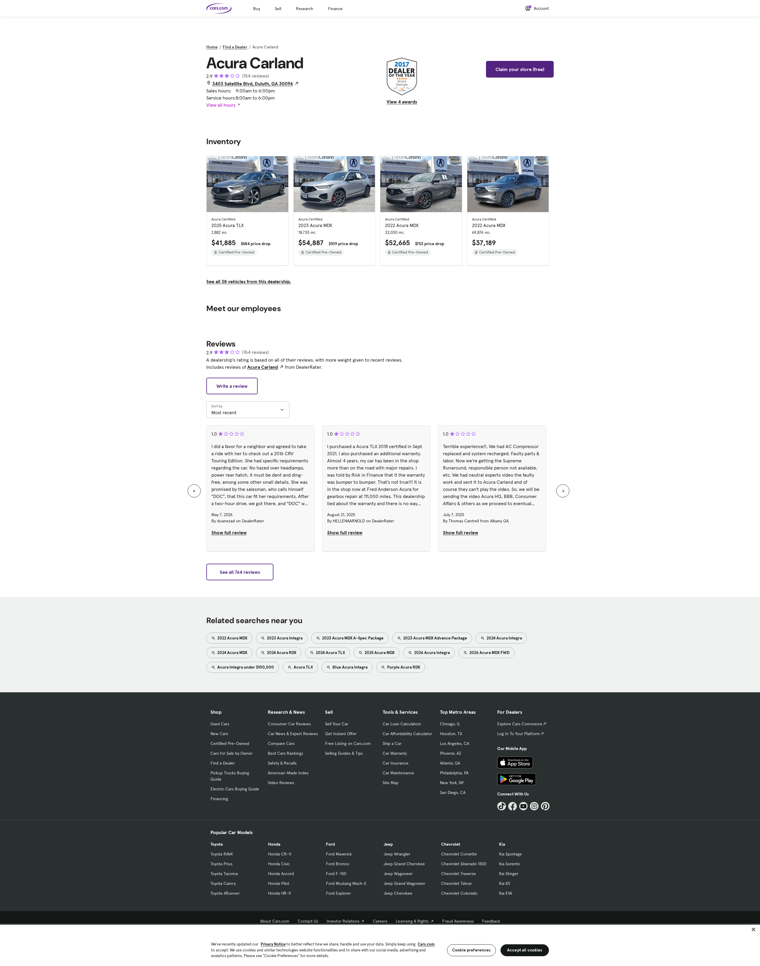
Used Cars (219, 724)
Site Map (390, 782)
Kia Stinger (508, 873)
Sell (278, 8)
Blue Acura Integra (350, 667)
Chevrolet (450, 844)
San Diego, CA (453, 792)
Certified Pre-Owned (229, 743)
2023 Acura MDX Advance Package (434, 638)
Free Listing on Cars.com (348, 743)
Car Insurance (395, 763)
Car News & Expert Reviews (293, 733)
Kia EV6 (505, 893)
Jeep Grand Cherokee (404, 863)
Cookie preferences (471, 950)
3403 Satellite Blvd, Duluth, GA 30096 (252, 83)
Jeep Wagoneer (398, 873)
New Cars (219, 733)
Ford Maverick (339, 854)
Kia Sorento (509, 863)
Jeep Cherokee (398, 893)
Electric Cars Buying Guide (234, 789)
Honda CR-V (279, 854)
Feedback (491, 921)
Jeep (388, 844)
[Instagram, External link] (534, 806)
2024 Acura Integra (504, 638)
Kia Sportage (510, 854)
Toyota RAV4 (221, 854)
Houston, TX (451, 733)
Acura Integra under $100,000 (245, 667)
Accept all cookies (524, 950)
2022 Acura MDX (231, 638)
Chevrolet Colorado (459, 893)
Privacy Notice (273, 944)
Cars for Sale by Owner (231, 753)
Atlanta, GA (450, 763)
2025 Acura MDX (379, 652)
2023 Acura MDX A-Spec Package (352, 638)
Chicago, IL (450, 724)
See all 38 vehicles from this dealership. (248, 281)
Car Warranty (395, 753)
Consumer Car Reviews (289, 724)
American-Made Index (288, 773)
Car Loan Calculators (402, 724)
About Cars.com (274, 921)
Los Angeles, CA (454, 743)
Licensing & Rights (412, 921)
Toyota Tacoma (224, 873)
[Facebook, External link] (512, 806)
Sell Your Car (336, 724)
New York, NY (452, 782)
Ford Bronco (337, 863)
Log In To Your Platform (518, 733)
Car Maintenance (398, 773)
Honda (274, 844)
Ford (330, 844)
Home (212, 47)
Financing (219, 798)
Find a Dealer (235, 47)
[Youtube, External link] (523, 806)
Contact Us (308, 921)
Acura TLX (303, 667)
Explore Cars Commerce (519, 724)
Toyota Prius (221, 863)
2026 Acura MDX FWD (488, 652)
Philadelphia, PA (454, 773)
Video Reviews (281, 782)
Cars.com (426, 944)
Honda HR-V (279, 893)
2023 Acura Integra (284, 638)
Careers (380, 921)
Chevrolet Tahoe (456, 883)
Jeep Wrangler (397, 854)
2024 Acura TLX (330, 652)
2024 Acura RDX (281, 652)
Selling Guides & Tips (344, 753)
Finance (335, 8)
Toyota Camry (223, 883)
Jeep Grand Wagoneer (404, 883)
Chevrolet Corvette (459, 854)
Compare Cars (281, 743)
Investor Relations (343, 921)
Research (304, 8)
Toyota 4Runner (225, 893)
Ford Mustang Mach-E (346, 883)
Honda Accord (281, 873)
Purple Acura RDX (403, 667)
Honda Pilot (278, 883)
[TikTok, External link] (501, 806)
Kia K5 (504, 883)
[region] (380, 945)
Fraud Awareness (458, 921)
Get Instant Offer (341, 733)
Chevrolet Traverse (458, 873)
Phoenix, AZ (450, 753)
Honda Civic (279, 863)
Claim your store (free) (519, 69)
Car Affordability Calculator (407, 733)
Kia (502, 844)
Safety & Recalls (282, 763)
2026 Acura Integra (431, 652)
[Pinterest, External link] (545, 806)
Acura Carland (262, 367)
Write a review (232, 386)
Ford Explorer (338, 893)
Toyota (216, 844)
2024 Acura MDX (231, 652)
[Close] (753, 929)
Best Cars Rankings (285, 753)
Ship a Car (392, 743)
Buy (256, 8)
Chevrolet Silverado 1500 (463, 863)
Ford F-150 (336, 873)
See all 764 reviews (240, 572)
